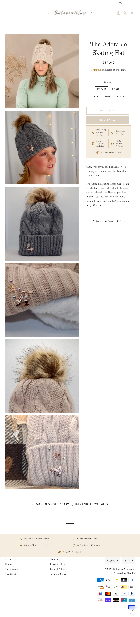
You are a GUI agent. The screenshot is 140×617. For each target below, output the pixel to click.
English (111, 560)
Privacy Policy (57, 564)
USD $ (126, 560)
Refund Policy (57, 568)
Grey (95, 96)
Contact (9, 564)
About (8, 559)
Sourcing (55, 559)
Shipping (96, 69)
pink (107, 96)
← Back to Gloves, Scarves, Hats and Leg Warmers (70, 504)
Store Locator (12, 568)
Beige (116, 89)
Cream (101, 89)
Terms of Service (59, 573)
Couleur (108, 81)
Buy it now (107, 119)
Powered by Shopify (124, 573)
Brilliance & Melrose (124, 568)
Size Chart (10, 573)
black (121, 96)
